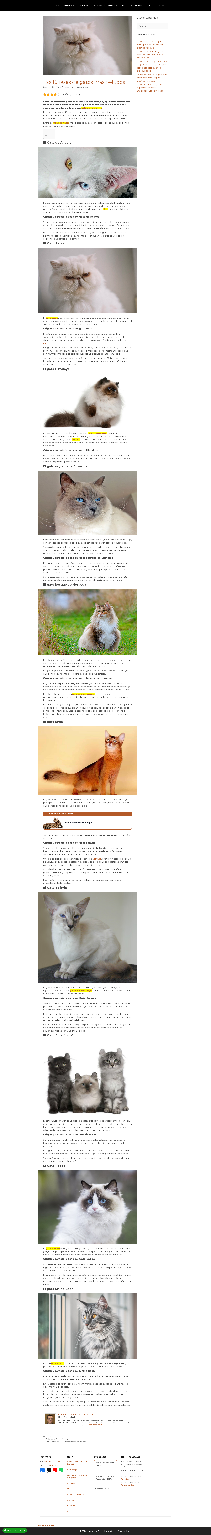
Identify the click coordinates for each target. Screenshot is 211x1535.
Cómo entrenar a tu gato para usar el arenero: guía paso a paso (150, 54)
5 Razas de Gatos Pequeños (58, 1439)
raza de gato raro (97, 433)
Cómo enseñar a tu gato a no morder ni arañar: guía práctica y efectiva (152, 77)
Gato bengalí (72, 1470)
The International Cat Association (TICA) (105, 1477)
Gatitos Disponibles (104, 5)
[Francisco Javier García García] (50, 1424)
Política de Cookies (129, 1485)
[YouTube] (55, 1470)
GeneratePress (124, 1531)
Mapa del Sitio (46, 1525)
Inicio (53, 5)
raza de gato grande (83, 694)
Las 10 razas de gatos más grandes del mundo (66, 1442)
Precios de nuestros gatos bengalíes (78, 1476)
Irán (45, 343)
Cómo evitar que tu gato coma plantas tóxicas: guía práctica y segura (151, 44)
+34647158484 (53, 1465)
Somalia (96, 859)
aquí (134, 1473)
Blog (152, 5)
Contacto (164, 5)
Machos (83, 5)
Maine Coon (57, 1363)
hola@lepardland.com (53, 1461)
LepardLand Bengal (133, 5)
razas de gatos (61, 123)
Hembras (69, 5)
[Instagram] (49, 1470)
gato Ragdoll (53, 1248)
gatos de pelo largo (81, 990)
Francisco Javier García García (75, 1414)
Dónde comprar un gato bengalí (77, 1462)
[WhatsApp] (61, 1470)
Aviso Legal (126, 1479)
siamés (76, 439)
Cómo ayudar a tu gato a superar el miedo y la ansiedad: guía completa (150, 87)
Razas (48, 1436)
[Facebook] (42, 1470)
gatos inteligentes (91, 108)
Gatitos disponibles (75, 1494)
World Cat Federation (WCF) (105, 1464)
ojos (105, 209)
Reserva (70, 1500)
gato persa (52, 318)
